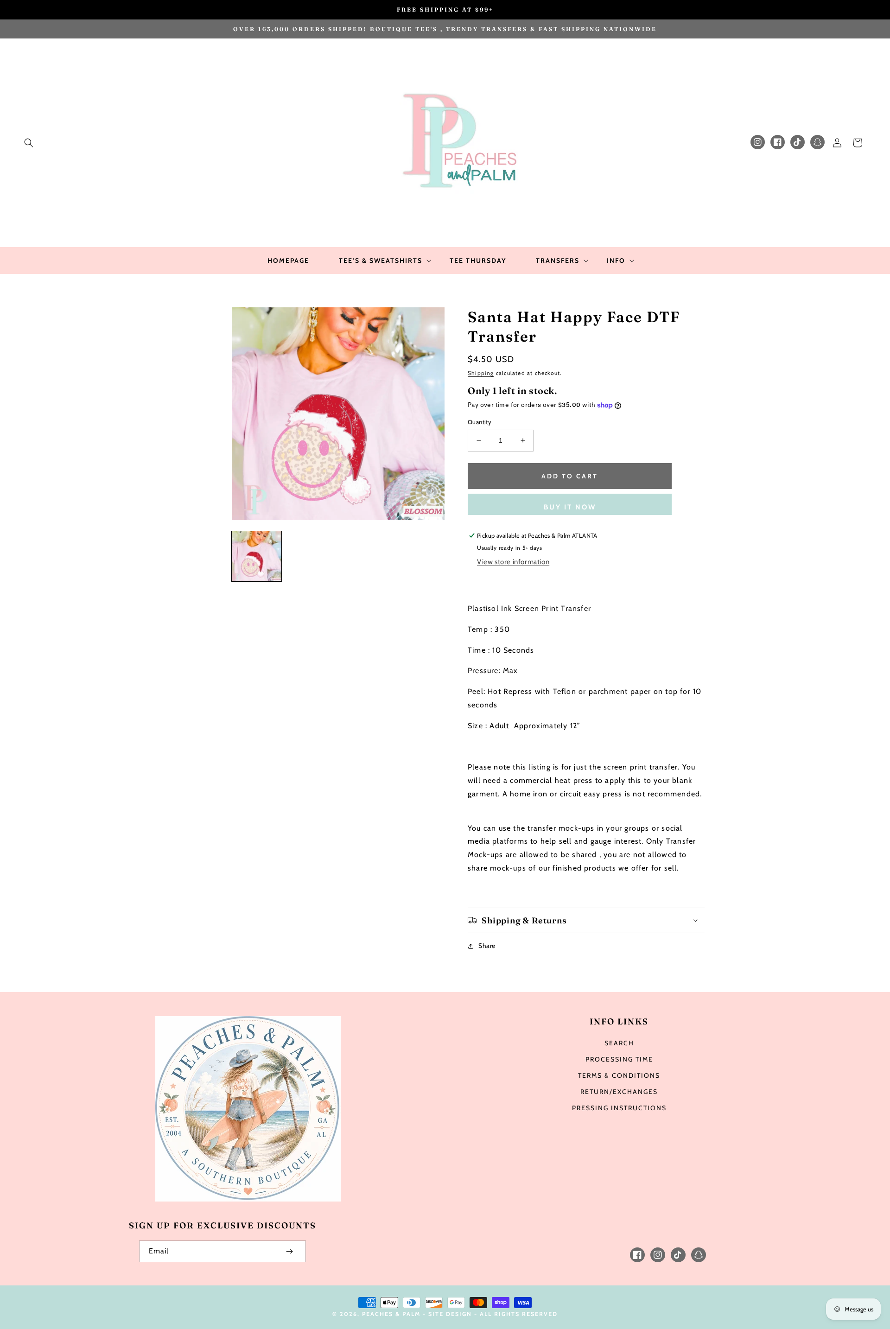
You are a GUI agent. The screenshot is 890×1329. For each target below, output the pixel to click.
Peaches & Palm (391, 1313)
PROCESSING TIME (619, 1059)
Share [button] (487, 945)
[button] (29, 143)
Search (619, 1043)
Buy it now (570, 507)
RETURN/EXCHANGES (619, 1091)
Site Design (450, 1313)
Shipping (481, 372)
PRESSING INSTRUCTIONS (619, 1108)
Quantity (479, 422)
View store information (513, 562)
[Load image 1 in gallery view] (256, 556)
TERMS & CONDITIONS (619, 1075)
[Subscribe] (289, 1251)
